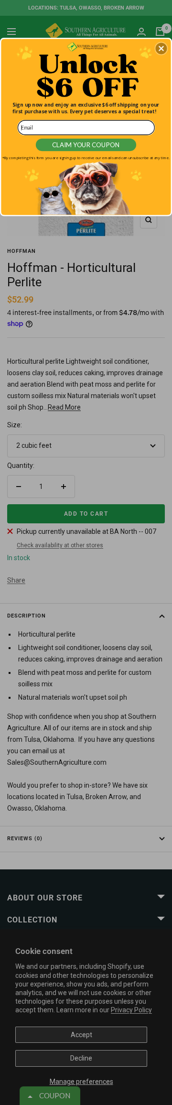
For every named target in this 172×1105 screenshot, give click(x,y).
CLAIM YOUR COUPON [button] (86, 145)
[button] (161, 48)
